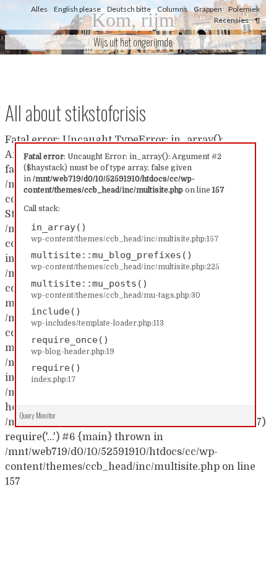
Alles (39, 9)
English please (77, 9)
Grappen (208, 9)
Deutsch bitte (129, 9)
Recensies (231, 20)
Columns (172, 9)
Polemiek (244, 9)
